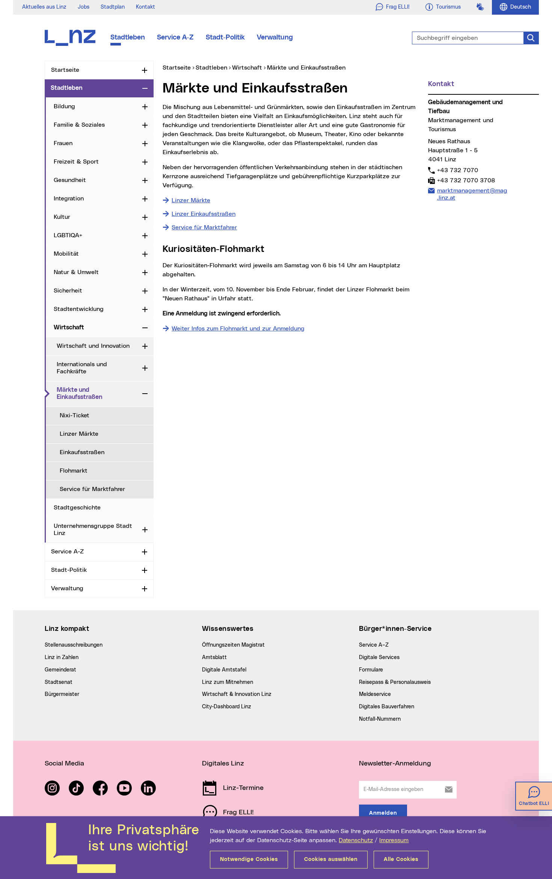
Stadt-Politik (225, 37)
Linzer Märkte (79, 434)
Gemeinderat (60, 670)
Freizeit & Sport (76, 162)
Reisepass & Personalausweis (395, 682)
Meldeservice (375, 694)
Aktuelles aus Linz (44, 7)
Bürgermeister (62, 694)
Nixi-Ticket (74, 415)
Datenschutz (356, 840)
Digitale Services (379, 657)
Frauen (63, 143)
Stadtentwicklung (79, 309)
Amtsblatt (214, 657)
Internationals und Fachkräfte (82, 367)
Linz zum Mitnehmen (227, 682)
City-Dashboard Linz (226, 706)
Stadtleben (127, 37)
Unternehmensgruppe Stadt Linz (93, 529)
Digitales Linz (223, 763)
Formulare (371, 670)
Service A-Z (175, 37)
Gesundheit (70, 180)
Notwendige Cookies (249, 859)
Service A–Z (374, 645)
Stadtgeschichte (77, 508)
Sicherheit (68, 291)
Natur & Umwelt (76, 272)
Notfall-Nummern (380, 719)
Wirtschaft (69, 327)
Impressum (394, 840)
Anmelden (383, 813)
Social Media (64, 763)
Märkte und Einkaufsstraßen (98, 393)
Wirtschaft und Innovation (93, 346)
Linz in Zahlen (61, 657)
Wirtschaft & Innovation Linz (236, 694)
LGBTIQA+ (68, 235)
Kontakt (145, 7)
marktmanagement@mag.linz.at (472, 194)
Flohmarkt (73, 471)
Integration (69, 199)
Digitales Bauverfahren (386, 706)
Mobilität (66, 254)
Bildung (64, 106)
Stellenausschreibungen (74, 645)
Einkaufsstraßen (82, 452)
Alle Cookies (401, 859)
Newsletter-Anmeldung (395, 763)
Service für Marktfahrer (92, 489)
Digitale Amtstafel (224, 670)
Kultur (62, 217)
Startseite (65, 70)
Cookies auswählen (330, 859)
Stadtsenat (58, 682)
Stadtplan (113, 7)
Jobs (83, 7)
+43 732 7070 (457, 170)
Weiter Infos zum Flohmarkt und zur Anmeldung (238, 329)
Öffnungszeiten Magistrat (233, 645)
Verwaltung (275, 37)
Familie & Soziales (79, 125)
